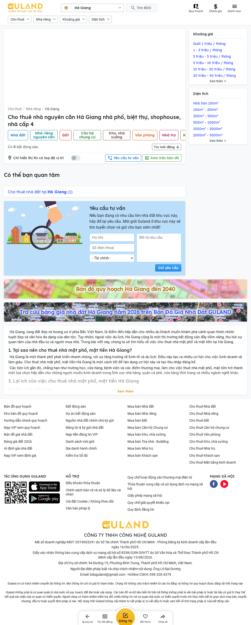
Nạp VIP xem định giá (20, 455)
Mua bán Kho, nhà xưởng (146, 434)
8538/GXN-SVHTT (135, 553)
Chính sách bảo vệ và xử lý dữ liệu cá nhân (93, 492)
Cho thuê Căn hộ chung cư (209, 428)
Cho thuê (17, 19)
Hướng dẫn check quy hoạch (25, 420)
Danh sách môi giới (80, 441)
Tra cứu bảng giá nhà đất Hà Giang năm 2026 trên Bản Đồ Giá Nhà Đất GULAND (125, 312)
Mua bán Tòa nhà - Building (148, 441)
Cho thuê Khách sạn (204, 455)
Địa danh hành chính (81, 448)
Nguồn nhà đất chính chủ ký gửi (90, 420)
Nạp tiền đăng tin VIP (82, 434)
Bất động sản (76, 406)
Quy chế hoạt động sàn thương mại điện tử (159, 477)
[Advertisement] (94, 69)
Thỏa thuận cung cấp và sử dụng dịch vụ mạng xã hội (165, 486)
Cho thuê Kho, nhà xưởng (208, 441)
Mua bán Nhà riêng (141, 414)
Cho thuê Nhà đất (202, 406)
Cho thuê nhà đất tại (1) (40, 191)
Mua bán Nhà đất (140, 406)
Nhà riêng (43, 19)
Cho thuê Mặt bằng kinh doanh (212, 462)
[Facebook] (214, 484)
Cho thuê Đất (199, 420)
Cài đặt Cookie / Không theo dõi (89, 501)
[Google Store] (44, 498)
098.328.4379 (160, 574)
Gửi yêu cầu (168, 268)
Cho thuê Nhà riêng (203, 414)
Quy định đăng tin (140, 509)
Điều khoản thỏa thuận (83, 483)
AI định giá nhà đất (18, 448)
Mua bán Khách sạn (142, 455)
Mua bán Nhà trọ (140, 448)
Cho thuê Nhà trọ (202, 448)
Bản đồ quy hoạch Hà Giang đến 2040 (125, 289)
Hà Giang (52, 109)
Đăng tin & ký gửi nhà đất (85, 428)
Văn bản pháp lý (78, 508)
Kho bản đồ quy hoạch (21, 414)
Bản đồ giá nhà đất (18, 434)
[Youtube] (224, 484)
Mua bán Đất (137, 420)
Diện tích (98, 19)
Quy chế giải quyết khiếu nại (148, 503)
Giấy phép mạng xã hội (144, 495)
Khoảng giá (71, 19)
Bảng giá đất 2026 (18, 441)
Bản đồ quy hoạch (17, 406)
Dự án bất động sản (81, 414)
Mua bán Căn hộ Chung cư (147, 428)
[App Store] (44, 487)
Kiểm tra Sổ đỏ (77, 455)
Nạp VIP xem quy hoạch (22, 428)
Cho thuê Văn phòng (204, 434)
